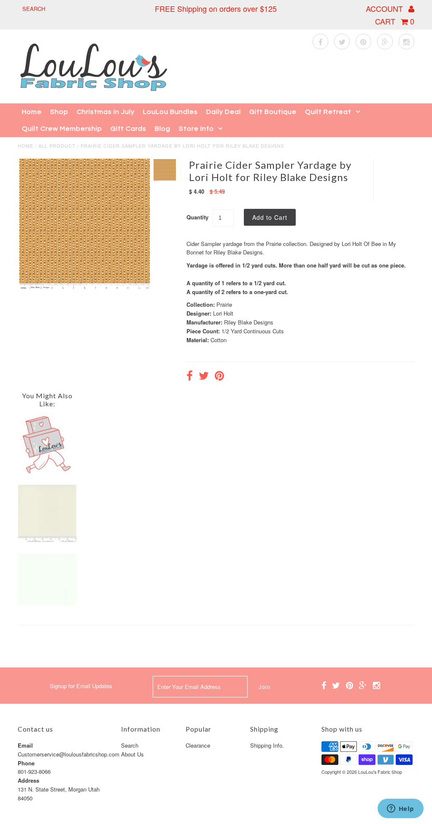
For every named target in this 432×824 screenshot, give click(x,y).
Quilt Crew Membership (62, 128)
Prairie (224, 304)
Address (28, 780)
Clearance (198, 745)
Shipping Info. (267, 745)
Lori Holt (223, 313)
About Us (132, 754)
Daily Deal (223, 111)
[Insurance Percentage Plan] (47, 471)
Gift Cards (128, 128)
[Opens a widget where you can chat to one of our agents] (400, 809)
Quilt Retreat (328, 111)
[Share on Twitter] (204, 376)
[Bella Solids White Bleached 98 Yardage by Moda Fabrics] (47, 603)
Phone (26, 763)
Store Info (196, 128)
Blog (162, 128)
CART (394, 21)
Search (129, 745)
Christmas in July (106, 111)
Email (25, 745)
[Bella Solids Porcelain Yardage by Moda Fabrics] (47, 540)
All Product (57, 145)
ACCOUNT (385, 8)
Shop (59, 111)
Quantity (197, 217)
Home (32, 111)
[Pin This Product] (219, 376)
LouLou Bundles (170, 111)
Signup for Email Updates (81, 686)
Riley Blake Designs (248, 322)
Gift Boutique (273, 111)
